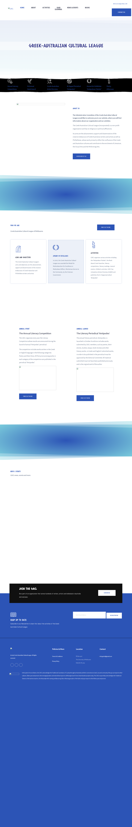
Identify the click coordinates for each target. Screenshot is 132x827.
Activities (46, 7)
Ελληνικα (58, 9)
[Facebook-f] (12, 665)
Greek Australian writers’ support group (27, 556)
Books (87, 7)
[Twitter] (21, 665)
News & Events (72, 7)
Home (22, 7)
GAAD (58, 7)
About (33, 7)
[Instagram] (16, 665)
